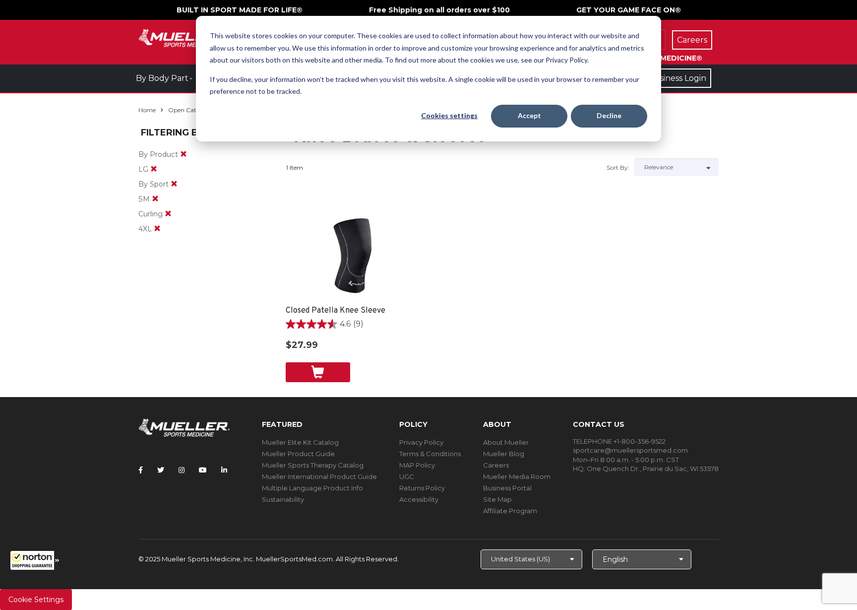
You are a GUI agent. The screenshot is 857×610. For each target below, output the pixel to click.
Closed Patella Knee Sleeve (335, 311)
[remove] (183, 154)
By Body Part (162, 78)
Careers (496, 465)
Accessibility (418, 499)
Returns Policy (422, 488)
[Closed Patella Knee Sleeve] (353, 255)
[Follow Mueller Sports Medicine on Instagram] (181, 470)
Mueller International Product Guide (319, 476)
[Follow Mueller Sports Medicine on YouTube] (203, 470)
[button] (35, 560)
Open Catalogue (192, 110)
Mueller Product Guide (298, 454)
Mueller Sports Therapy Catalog (313, 465)
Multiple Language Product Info (312, 488)
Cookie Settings (35, 599)
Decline (609, 115)
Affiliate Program (510, 511)
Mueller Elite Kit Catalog (300, 442)
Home (147, 110)
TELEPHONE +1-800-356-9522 (619, 441)
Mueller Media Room (517, 476)
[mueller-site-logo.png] (184, 37)
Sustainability (283, 499)
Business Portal (507, 488)
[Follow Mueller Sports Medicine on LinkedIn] (224, 470)
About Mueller (506, 442)
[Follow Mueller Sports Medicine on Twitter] (160, 470)
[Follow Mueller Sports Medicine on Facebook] (140, 470)
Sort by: (618, 167)
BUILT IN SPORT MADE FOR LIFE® (240, 9)
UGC (406, 476)
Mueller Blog (503, 454)
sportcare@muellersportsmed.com (630, 450)
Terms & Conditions (430, 454)
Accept (529, 115)
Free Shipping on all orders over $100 (439, 9)
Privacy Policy (421, 442)
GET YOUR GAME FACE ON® (628, 9)
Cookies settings (449, 115)
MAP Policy (417, 465)
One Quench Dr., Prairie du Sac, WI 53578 (653, 469)
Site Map (497, 499)
